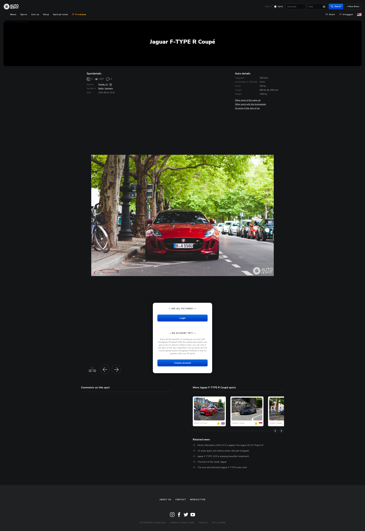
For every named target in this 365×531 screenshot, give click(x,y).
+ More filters (353, 6)
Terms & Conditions (182, 522)
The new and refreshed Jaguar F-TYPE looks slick (222, 467)
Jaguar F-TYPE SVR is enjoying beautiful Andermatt (223, 456)
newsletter (197, 499)
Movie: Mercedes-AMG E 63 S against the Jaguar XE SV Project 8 (230, 445)
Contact (180, 499)
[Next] (281, 431)
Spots (280, 7)
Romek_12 (103, 84)
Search (337, 6)
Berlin (101, 88)
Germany (109, 88)
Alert (332, 14)
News (267, 7)
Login (182, 318)
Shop (46, 14)
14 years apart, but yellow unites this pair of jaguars (223, 450)
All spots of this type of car (247, 108)
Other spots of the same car (248, 100)
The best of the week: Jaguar (212, 461)
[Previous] (275, 431)
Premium (80, 14)
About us (165, 499)
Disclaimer (219, 522)
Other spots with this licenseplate (250, 104)
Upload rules (60, 14)
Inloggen (348, 14)
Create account (182, 363)
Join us (35, 14)
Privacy (203, 522)
